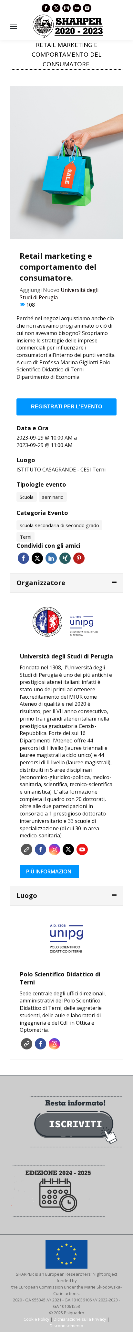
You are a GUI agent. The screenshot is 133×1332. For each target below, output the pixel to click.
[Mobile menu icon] (13, 26)
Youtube (82, 849)
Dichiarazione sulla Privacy (80, 1319)
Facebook (23, 558)
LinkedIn (51, 558)
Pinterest (79, 558)
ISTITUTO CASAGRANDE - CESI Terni (61, 469)
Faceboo (40, 849)
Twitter (37, 558)
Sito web (26, 849)
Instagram (54, 849)
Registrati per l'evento (66, 406)
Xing (65, 558)
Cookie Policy (36, 1319)
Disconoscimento (66, 1325)
